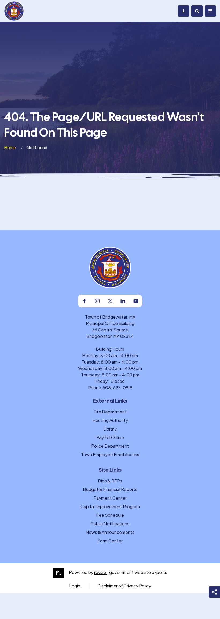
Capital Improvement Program (110, 506)
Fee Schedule (110, 515)
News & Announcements (110, 532)
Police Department (110, 446)
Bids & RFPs (110, 481)
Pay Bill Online (110, 437)
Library (110, 429)
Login (74, 585)
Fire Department (110, 411)
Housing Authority (110, 420)
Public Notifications (110, 523)
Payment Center (110, 498)
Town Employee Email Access (110, 454)
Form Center (110, 540)
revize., (101, 572)
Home (10, 147)
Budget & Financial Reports (110, 489)
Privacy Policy (137, 585)
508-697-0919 (117, 387)
